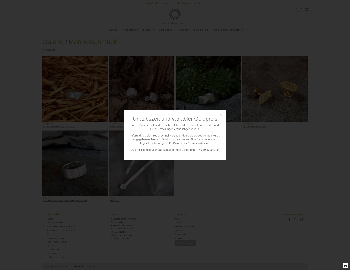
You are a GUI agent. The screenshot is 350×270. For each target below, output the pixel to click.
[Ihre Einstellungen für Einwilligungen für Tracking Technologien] (345, 265)
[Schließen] (221, 115)
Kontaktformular (172, 149)
